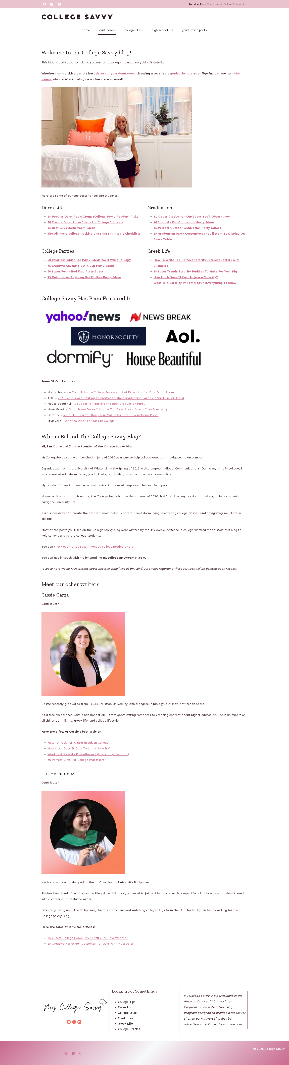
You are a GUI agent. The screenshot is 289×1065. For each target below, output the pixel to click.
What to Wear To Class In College (90, 421)
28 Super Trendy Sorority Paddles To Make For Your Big (195, 271)
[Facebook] (44, 4)
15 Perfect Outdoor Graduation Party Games (187, 228)
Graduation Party (194, 30)
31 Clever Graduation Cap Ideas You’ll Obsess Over (192, 216)
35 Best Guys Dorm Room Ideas (71, 228)
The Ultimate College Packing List (227, 4)
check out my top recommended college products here (93, 546)
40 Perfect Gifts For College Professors (75, 760)
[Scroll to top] (281, 1052)
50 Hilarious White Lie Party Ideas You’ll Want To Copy (89, 260)
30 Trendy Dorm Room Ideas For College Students (85, 222)
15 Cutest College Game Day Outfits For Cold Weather (87, 938)
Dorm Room (126, 1007)
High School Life (162, 30)
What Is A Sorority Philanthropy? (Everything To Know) (88, 754)
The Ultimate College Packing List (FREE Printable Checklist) (93, 233)
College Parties (129, 1029)
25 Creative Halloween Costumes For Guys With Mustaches (90, 943)
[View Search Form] (246, 17)
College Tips (126, 1002)
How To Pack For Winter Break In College (78, 742)
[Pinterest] (59, 4)
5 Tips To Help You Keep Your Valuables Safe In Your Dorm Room (111, 415)
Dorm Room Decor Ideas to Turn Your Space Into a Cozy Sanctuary (118, 409)
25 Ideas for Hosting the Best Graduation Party (110, 404)
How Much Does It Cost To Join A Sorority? (186, 277)
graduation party (183, 73)
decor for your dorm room (115, 73)
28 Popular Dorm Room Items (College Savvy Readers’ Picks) (93, 216)
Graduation (126, 1018)
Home (86, 30)
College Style (127, 1013)
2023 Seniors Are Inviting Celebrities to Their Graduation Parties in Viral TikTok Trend (121, 398)
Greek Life (125, 1023)
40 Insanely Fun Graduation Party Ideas (184, 222)
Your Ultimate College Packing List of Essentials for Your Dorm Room (123, 392)
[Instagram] (52, 4)
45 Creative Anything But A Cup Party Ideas (80, 266)
